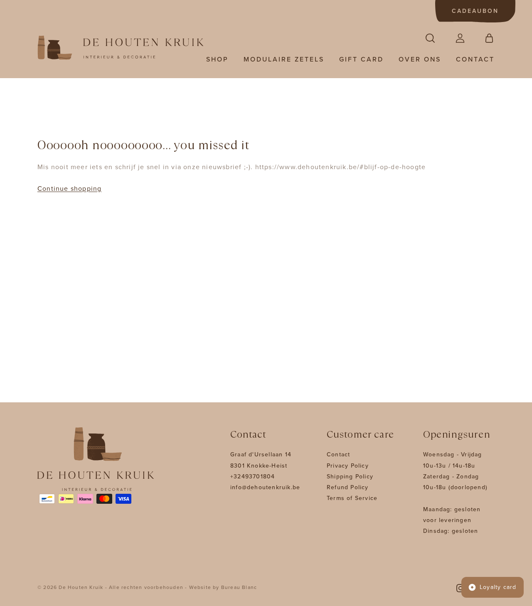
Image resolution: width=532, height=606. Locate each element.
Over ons (420, 59)
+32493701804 (252, 476)
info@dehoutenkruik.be (265, 487)
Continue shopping (69, 189)
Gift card (361, 59)
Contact (475, 59)
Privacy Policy (348, 465)
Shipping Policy (350, 476)
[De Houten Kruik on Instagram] (460, 587)
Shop (217, 59)
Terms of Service (352, 498)
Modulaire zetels (284, 59)
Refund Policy (348, 487)
